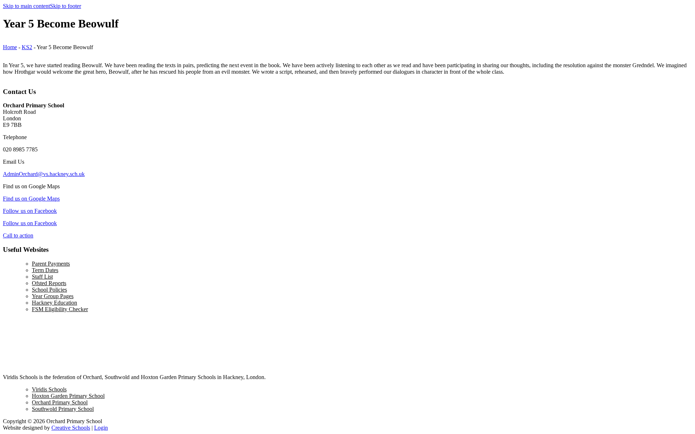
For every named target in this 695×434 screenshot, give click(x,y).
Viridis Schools (49, 389)
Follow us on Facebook (30, 211)
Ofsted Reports (49, 283)
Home (10, 47)
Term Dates (45, 270)
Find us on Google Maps (31, 198)
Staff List (42, 277)
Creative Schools (70, 428)
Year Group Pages (52, 296)
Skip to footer (65, 6)
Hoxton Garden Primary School (68, 396)
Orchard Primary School (60, 402)
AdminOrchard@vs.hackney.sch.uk (44, 174)
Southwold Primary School (63, 409)
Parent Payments (51, 264)
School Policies (49, 290)
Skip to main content (26, 6)
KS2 (27, 47)
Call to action (18, 235)
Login (101, 428)
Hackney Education (54, 303)
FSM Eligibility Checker (60, 309)
